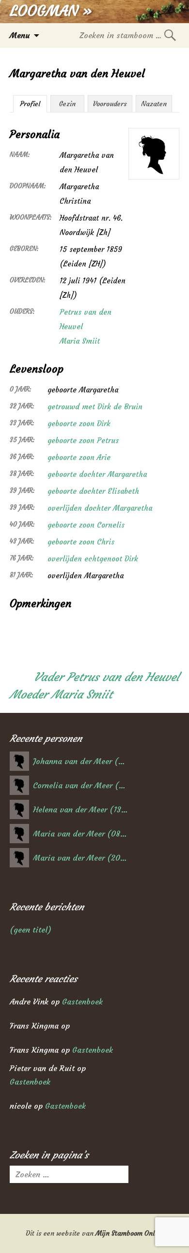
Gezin (67, 103)
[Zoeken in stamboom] (170, 35)
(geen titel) (30, 929)
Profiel (30, 103)
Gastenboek (82, 1001)
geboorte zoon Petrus (83, 440)
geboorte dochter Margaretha (97, 474)
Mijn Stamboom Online (129, 1233)
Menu (20, 35)
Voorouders (110, 103)
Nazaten (154, 103)
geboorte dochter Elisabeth (93, 491)
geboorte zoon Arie (78, 457)
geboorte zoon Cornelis (86, 524)
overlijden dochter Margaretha (99, 508)
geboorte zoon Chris (80, 541)
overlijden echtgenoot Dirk (92, 558)
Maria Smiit (80, 341)
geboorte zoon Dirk (78, 423)
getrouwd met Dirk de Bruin (94, 406)
